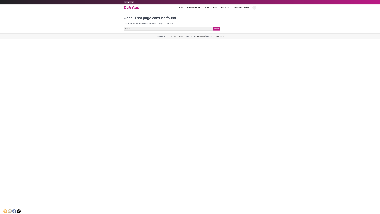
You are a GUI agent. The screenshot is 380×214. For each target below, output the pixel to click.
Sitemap (181, 36)
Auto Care (225, 7)
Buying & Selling (193, 7)
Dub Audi (132, 7)
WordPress (220, 36)
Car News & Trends (241, 7)
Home (181, 7)
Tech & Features (210, 7)
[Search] (254, 8)
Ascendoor (201, 36)
